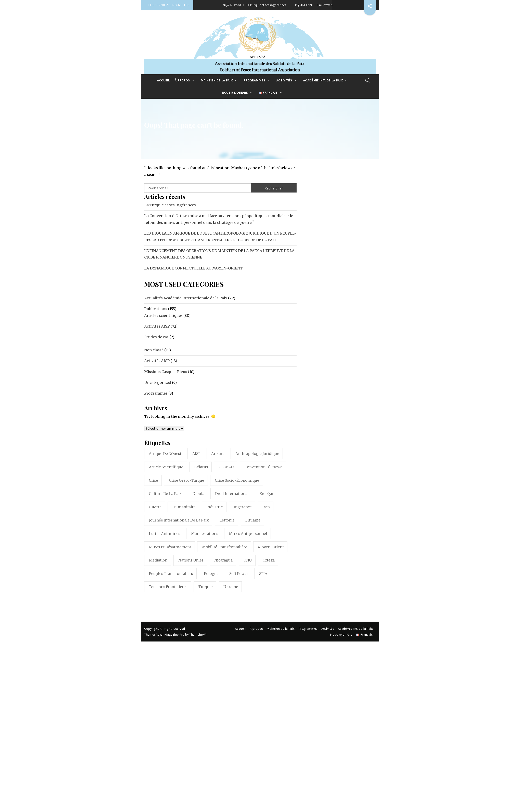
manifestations (204, 533)
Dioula (198, 493)
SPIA (263, 573)
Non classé (154, 350)
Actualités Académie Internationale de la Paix (185, 298)
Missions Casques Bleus (165, 371)
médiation (158, 560)
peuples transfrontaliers (171, 573)
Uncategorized (157, 382)
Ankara (217, 453)
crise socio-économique (237, 480)
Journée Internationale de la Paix (179, 520)
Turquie (205, 586)
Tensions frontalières (168, 586)
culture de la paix (165, 493)
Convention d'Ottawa (263, 467)
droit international (232, 493)
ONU (248, 560)
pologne (211, 573)
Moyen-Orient (271, 547)
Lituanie (252, 520)
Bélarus (201, 467)
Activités (284, 80)
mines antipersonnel (248, 533)
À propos (182, 80)
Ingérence (243, 507)
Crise (153, 480)
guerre (155, 507)
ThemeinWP (198, 634)
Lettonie (227, 520)
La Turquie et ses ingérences (237, 5)
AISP (196, 453)
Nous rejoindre (235, 92)
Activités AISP (157, 326)
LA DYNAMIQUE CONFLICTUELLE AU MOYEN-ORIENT (193, 268)
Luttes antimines (164, 533)
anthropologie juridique (257, 453)
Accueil (163, 80)
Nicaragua (223, 560)
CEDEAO (226, 467)
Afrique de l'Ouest (165, 453)
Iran (266, 507)
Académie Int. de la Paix (323, 80)
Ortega (269, 560)
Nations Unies (191, 560)
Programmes (254, 80)
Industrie (214, 507)
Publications (155, 308)
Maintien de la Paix (217, 80)
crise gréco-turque (186, 480)
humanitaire (184, 507)
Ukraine (230, 586)
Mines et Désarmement (170, 547)
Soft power (238, 573)
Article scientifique (166, 467)
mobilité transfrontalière (224, 547)
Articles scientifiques (163, 315)
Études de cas (156, 337)
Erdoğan (267, 493)
